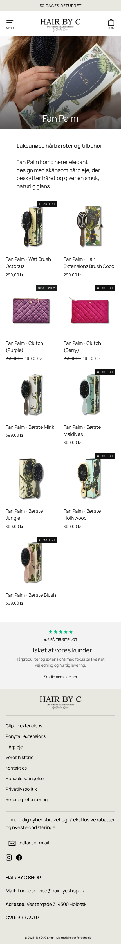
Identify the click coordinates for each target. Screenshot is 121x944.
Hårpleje (14, 747)
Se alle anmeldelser (60, 676)
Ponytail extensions (26, 736)
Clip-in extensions (24, 726)
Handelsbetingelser (25, 778)
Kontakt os (16, 768)
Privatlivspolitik (21, 789)
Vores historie (19, 757)
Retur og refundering (27, 799)
